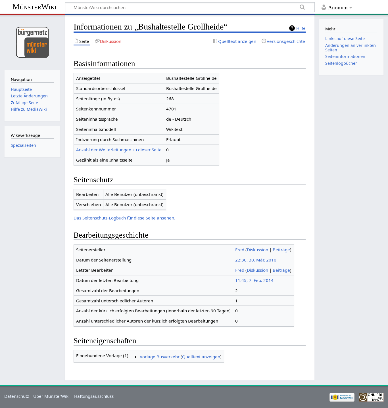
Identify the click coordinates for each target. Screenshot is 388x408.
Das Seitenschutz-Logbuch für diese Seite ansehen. (124, 218)
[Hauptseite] (32, 42)
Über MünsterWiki (51, 396)
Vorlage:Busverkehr (160, 356)
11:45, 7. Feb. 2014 (254, 280)
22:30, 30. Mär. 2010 (255, 260)
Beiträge (281, 249)
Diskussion (257, 249)
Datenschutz (16, 396)
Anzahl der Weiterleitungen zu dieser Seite (119, 149)
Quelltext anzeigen (201, 356)
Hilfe (301, 28)
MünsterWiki (34, 6)
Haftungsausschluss (94, 396)
